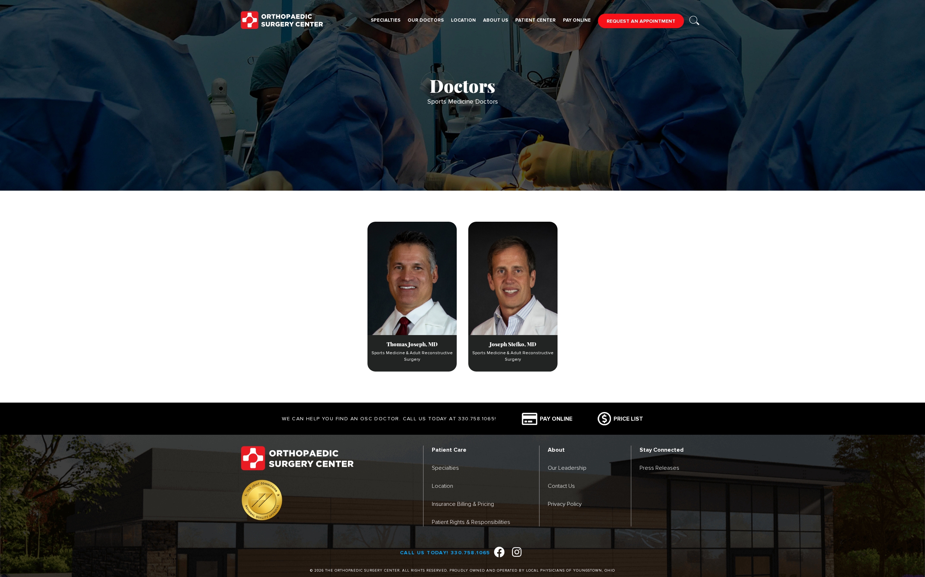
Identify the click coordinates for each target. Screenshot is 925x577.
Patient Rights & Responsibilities (471, 522)
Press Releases (659, 467)
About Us (495, 20)
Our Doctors (426, 20)
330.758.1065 (476, 419)
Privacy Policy (565, 503)
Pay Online (577, 20)
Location (463, 20)
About (556, 450)
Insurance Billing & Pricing (463, 503)
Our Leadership (567, 467)
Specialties (385, 20)
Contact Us (561, 485)
